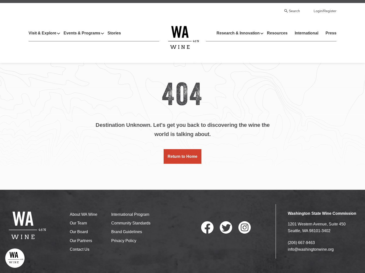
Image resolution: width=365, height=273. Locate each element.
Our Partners (81, 241)
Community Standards (130, 223)
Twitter (226, 227)
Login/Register (325, 11)
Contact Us (79, 249)
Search (294, 11)
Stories (114, 33)
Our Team (78, 223)
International (306, 33)
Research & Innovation (238, 33)
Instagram (244, 227)
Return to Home (182, 156)
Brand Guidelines (126, 232)
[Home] (183, 37)
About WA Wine (83, 214)
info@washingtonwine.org (311, 249)
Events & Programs (82, 33)
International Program (130, 214)
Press (331, 33)
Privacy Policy (123, 241)
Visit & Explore (42, 33)
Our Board (79, 232)
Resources (277, 33)
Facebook (207, 227)
